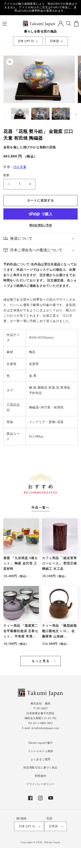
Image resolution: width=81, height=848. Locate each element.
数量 (6, 175)
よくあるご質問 (40, 759)
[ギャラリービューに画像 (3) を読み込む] (61, 114)
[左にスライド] (5, 114)
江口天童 (19, 167)
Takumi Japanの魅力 (40, 742)
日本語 (54, 41)
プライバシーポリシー (40, 784)
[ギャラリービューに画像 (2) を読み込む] (40, 114)
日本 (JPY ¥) (26, 41)
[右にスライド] (76, 114)
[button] (5, 24)
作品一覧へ (41, 507)
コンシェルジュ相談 (40, 751)
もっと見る (41, 661)
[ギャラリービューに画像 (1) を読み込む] (20, 114)
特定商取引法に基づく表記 (40, 767)
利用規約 (40, 775)
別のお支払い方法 (40, 225)
